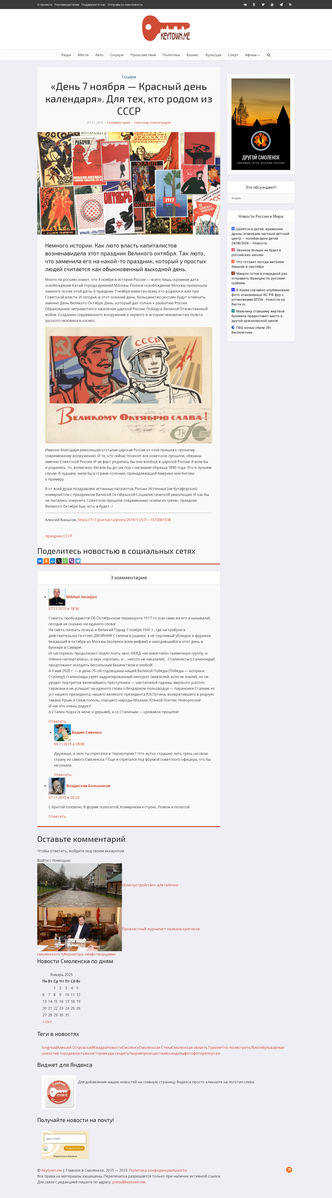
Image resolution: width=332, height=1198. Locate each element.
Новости (114, 1047)
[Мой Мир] (52, 560)
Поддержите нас (93, 4)
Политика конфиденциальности (158, 1170)
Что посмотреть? (236, 1047)
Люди (66, 55)
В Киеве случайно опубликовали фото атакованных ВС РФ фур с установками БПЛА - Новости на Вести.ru (260, 297)
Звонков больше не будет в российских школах (256, 252)
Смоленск (130, 1047)
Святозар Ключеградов (152, 122)
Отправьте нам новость (125, 4)
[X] (59, 560)
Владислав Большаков (88, 785)
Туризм (214, 1047)
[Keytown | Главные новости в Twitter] (263, 4)
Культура (213, 55)
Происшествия (143, 55)
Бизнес (193, 55)
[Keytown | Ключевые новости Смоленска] (166, 28)
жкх (88, 1053)
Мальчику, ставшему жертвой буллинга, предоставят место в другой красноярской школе (258, 316)
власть (78, 1053)
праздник (53, 536)
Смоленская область (190, 1047)
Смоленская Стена (155, 1047)
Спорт (233, 55)
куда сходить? (118, 1053)
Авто (99, 55)
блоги (257, 1047)
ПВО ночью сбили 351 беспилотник (251, 329)
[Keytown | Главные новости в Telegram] (281, 4)
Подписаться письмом (65, 1156)
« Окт (47, 1021)
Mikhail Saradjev (81, 596)
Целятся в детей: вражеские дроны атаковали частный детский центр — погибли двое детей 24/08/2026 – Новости (260, 236)
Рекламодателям (67, 4)
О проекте (44, 4)
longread (49, 1047)
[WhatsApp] (65, 560)
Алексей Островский (75, 1047)
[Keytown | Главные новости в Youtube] (272, 4)
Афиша (251, 55)
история (98, 1053)
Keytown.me (51, 1170)
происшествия (154, 1053)
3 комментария (118, 122)
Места (83, 55)
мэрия (136, 1053)
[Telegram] (78, 560)
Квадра (100, 1047)
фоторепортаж (206, 1053)
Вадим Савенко (86, 732)
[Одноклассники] (46, 560)
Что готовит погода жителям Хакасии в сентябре (257, 264)
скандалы (175, 1053)
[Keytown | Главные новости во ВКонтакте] (245, 4)
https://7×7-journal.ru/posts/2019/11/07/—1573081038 (124, 519)
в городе (64, 1053)
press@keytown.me (128, 1182)
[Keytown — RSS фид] (290, 4)
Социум (117, 55)
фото (188, 1053)
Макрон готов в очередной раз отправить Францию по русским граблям (259, 278)
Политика (171, 55)
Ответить (57, 721)
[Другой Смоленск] (260, 124)
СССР (67, 536)
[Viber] (71, 560)
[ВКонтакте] (40, 560)
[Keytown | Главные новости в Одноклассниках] (254, 4)
